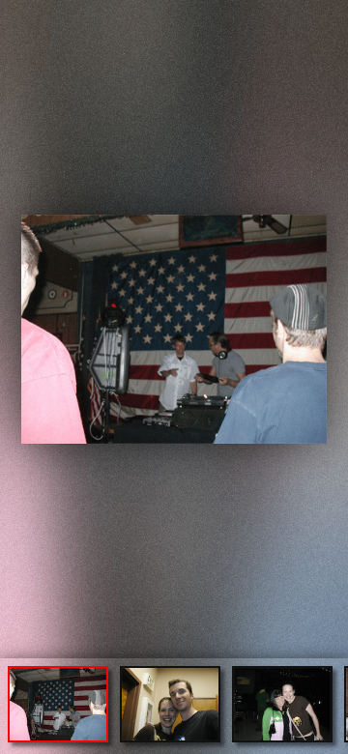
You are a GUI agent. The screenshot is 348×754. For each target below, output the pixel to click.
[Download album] (16, 16)
